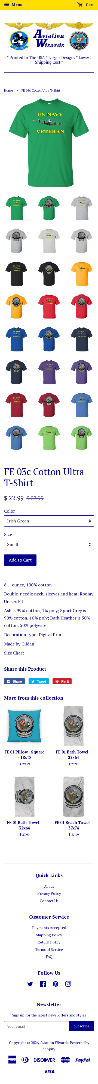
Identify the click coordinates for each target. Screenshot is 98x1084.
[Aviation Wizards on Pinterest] (56, 985)
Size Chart (14, 653)
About (49, 886)
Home (8, 90)
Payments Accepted (49, 927)
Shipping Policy (49, 935)
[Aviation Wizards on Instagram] (68, 985)
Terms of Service (49, 949)
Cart (89, 4)
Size (8, 534)
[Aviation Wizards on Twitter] (30, 985)
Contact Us (49, 900)
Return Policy (49, 942)
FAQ (49, 956)
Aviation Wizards (54, 1042)
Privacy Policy (49, 893)
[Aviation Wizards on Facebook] (43, 985)
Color (9, 511)
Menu (16, 4)
